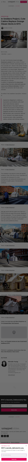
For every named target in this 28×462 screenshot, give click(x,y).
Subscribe (14, 459)
